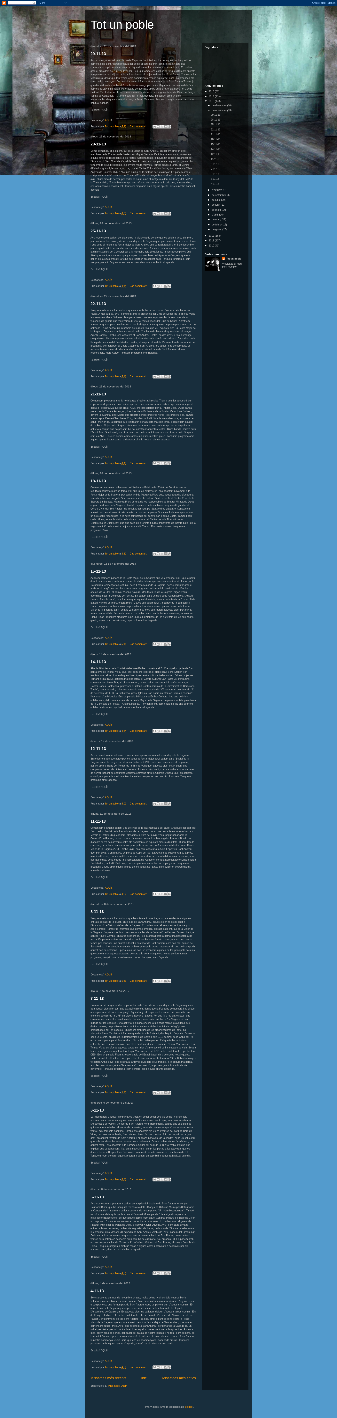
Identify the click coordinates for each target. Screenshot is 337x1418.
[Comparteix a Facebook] (166, 127)
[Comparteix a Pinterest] (169, 127)
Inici (144, 1378)
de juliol (216, 199)
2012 (212, 235)
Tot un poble (122, 24)
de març (217, 219)
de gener (217, 229)
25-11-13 (98, 231)
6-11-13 (97, 1110)
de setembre (219, 195)
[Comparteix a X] (162, 127)
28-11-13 (98, 144)
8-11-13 (97, 911)
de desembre (219, 105)
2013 (212, 101)
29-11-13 (98, 54)
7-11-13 (97, 998)
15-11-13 (98, 571)
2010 (212, 245)
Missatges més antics (179, 1378)
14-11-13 (98, 662)
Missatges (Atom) (118, 1385)
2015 (212, 91)
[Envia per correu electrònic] (154, 127)
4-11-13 (97, 1291)
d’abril (215, 214)
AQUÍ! (108, 207)
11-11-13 (98, 821)
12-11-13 (98, 748)
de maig (217, 209)
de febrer (217, 224)
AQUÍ (108, 120)
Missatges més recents (108, 1378)
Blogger (189, 1406)
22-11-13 (98, 304)
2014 (212, 96)
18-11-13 (98, 481)
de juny (216, 204)
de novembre (219, 110)
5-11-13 (97, 1197)
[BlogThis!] (158, 127)
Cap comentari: (139, 126)
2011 (212, 240)
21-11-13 (98, 394)
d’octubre (217, 189)
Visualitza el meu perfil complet (232, 265)
